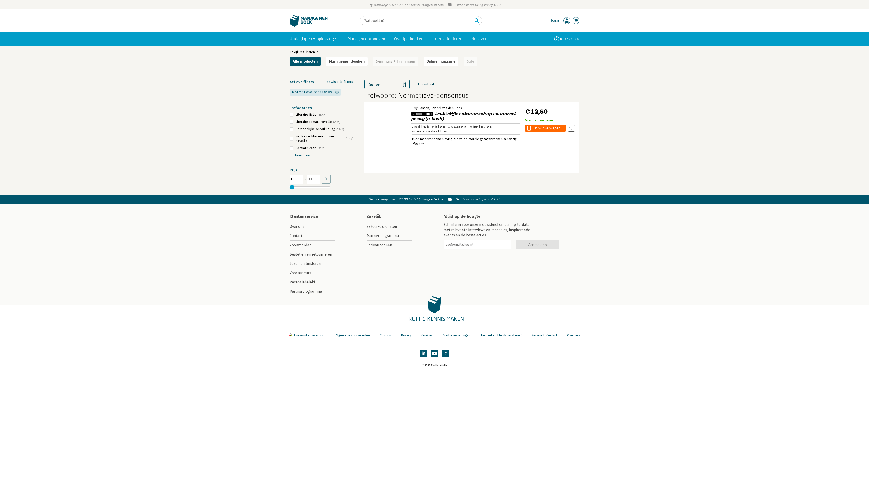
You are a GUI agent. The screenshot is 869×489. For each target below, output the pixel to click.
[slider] (291, 187)
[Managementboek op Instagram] (445, 353)
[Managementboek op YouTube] (434, 353)
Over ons (297, 226)
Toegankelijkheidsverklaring (501, 335)
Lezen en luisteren (305, 263)
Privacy (406, 335)
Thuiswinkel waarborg (309, 335)
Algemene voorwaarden (352, 335)
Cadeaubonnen (379, 245)
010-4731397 (569, 39)
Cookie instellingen (456, 335)
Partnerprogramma (306, 291)
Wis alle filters (342, 82)
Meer (416, 144)
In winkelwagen (547, 128)
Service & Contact (544, 335)
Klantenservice (304, 216)
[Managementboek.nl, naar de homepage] (310, 26)
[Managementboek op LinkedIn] (423, 353)
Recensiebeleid (302, 282)
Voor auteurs (300, 273)
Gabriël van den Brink (446, 108)
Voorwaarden (301, 245)
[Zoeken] (476, 20)
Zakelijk (374, 216)
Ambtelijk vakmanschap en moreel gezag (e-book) (463, 116)
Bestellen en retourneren (311, 254)
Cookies (427, 335)
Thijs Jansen (420, 108)
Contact (296, 236)
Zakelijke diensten (382, 226)
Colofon (385, 335)
